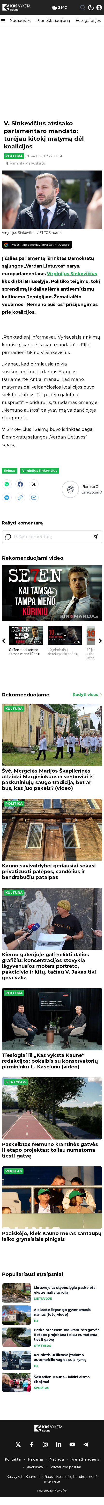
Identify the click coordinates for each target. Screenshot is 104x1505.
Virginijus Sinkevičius (72, 273)
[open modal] (99, 7)
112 (36, 1320)
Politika (14, 156)
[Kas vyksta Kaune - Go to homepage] (52, 1428)
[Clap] (70, 489)
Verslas (13, 1171)
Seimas (9, 470)
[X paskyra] (18, 1444)
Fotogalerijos (88, 20)
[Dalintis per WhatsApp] (7, 484)
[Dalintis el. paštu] (34, 497)
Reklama (35, 1459)
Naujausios (20, 20)
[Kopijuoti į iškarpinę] (20, 497)
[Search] (83, 7)
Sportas (41, 1388)
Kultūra (14, 709)
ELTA (58, 156)
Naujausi (57, 1459)
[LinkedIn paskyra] (59, 1444)
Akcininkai (35, 1467)
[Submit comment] (95, 536)
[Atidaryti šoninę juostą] (3, 21)
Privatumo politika (65, 1467)
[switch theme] (91, 7)
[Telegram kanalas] (86, 1444)
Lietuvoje (43, 1298)
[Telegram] (7, 497)
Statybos (15, 1082)
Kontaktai (13, 1459)
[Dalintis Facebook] (20, 484)
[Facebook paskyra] (32, 1444)
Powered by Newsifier (52, 1490)
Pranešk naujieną (53, 20)
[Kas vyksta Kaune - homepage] (20, 7)
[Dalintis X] (34, 484)
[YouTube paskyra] (72, 1444)
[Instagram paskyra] (45, 1444)
